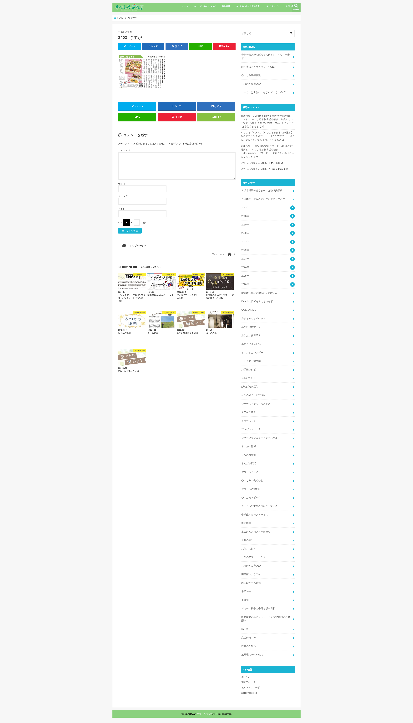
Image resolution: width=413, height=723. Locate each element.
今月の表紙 (247, 540)
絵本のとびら (248, 646)
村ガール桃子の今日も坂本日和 (258, 608)
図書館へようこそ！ (252, 574)
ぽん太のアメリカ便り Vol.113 (258, 66)
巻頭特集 (246, 591)
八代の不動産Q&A (251, 84)
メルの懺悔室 (248, 455)
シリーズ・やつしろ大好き (255, 403)
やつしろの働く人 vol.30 (254, 163)
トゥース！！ (248, 420)
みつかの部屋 (248, 446)
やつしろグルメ (249, 132)
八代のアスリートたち (253, 557)
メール (123, 196)
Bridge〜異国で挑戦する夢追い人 (259, 293)
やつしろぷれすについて (205, 6)
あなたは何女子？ (251, 327)
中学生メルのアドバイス (254, 514)
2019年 (245, 224)
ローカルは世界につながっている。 (260, 506)
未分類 (245, 600)
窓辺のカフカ (248, 637)
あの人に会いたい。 (252, 344)
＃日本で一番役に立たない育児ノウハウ (263, 199)
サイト (121, 208)
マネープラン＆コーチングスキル (259, 438)
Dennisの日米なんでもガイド (257, 301)
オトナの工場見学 (251, 361)
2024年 (245, 267)
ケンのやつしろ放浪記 (253, 395)
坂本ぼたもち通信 (251, 583)
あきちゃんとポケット (253, 318)
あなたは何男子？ (251, 335)
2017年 (245, 207)
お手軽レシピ (248, 369)
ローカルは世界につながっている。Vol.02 (264, 92)
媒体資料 (226, 6)
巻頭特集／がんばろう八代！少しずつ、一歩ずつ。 (265, 56)
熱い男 (245, 629)
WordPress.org (249, 693)
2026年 (245, 284)
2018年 (245, 216)
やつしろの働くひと (252, 480)
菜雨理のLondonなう (252, 654)
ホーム (185, 6)
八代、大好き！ (249, 548)
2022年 (245, 250)
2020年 (245, 233)
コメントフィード (250, 687)
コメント (124, 150)
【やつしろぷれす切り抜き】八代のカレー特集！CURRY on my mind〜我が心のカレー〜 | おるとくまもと (267, 123)
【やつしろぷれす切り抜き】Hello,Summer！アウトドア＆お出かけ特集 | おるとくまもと (267, 153)
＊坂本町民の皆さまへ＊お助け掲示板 (261, 190)
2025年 (245, 275)
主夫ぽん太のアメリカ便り (255, 531)
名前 (122, 183)
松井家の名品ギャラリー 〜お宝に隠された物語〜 (265, 619)
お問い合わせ (291, 6)
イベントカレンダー (252, 352)
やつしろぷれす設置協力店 (247, 6)
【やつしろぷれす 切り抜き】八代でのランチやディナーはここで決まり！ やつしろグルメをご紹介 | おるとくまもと (268, 136)
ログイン (245, 676)
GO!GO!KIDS (248, 310)
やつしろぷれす (204, 714)
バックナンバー (272, 6)
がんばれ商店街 (249, 386)
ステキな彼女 (248, 412)
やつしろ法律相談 (251, 75)
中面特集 (246, 523)
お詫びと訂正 (248, 378)
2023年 (245, 258)
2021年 (245, 241)
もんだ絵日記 (248, 463)
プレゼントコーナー (252, 429)
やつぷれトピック (251, 497)
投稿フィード (248, 682)
